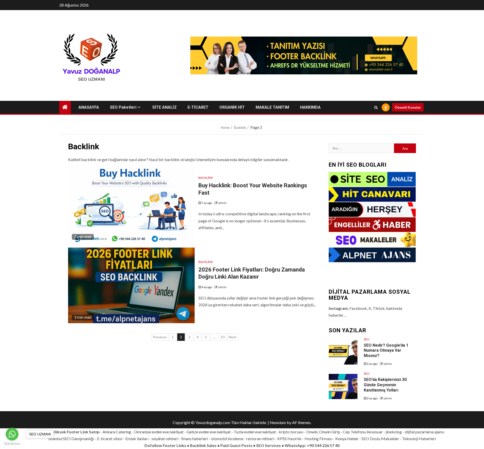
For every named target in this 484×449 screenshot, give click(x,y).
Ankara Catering (117, 431)
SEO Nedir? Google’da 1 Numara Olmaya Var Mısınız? (386, 350)
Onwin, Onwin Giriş (323, 431)
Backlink (205, 177)
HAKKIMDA (310, 107)
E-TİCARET (198, 107)
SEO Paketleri (123, 107)
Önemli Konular (408, 107)
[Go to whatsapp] (12, 434)
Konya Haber (346, 438)
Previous (160, 337)
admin (222, 203)
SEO (367, 339)
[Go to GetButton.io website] (12, 443)
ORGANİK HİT (232, 107)
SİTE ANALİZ (164, 107)
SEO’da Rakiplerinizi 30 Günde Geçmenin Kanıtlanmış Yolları (385, 385)
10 (223, 337)
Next (232, 337)
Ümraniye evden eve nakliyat (159, 431)
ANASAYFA (88, 107)
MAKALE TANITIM (272, 107)
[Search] (376, 107)
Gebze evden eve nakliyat (209, 431)
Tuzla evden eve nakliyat (255, 431)
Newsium (278, 422)
